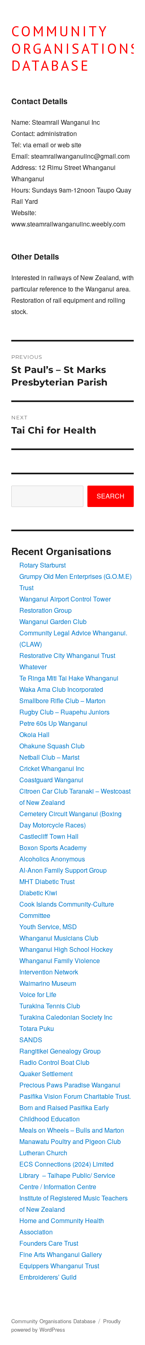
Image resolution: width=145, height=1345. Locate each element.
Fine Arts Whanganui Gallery (60, 1254)
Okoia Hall (34, 734)
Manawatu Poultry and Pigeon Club (70, 1141)
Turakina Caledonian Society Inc (65, 1017)
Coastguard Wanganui (51, 779)
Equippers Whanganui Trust (59, 1265)
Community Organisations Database (53, 1321)
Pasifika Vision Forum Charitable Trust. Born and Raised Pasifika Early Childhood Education (75, 1107)
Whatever (33, 666)
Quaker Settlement (45, 1073)
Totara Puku (36, 1028)
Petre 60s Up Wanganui (53, 723)
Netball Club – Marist (49, 757)
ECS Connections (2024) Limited (66, 1164)
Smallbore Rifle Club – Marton (62, 700)
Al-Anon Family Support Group (63, 870)
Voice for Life (37, 994)
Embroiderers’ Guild (48, 1277)
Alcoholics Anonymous (52, 858)
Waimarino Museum (47, 983)
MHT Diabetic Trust (47, 881)
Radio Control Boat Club (54, 1062)
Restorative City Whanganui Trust (67, 655)
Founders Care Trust (48, 1243)
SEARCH (110, 496)
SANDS (30, 1039)
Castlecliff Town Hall (49, 836)
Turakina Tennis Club (49, 1005)
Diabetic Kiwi (38, 892)
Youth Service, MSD (48, 926)
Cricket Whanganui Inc (51, 768)
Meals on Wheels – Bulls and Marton (71, 1130)
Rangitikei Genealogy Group (60, 1051)
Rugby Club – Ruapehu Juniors (64, 711)
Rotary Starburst (42, 565)
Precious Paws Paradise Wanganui (69, 1084)
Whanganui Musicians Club (58, 938)
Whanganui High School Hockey (66, 949)
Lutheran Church (43, 1152)
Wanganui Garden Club (53, 621)
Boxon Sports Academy (53, 847)
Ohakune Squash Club (52, 745)
